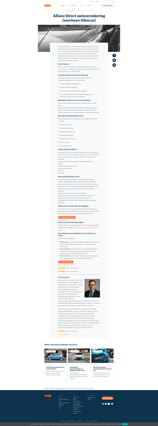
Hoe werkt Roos (76, 401)
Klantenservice (105, 1)
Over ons (60, 397)
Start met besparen (107, 5)
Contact (88, 5)
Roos (47, 5)
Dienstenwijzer (94, 420)
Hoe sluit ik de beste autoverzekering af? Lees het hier (102, 368)
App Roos (98, 1)
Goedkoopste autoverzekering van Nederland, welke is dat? (77, 368)
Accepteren (125, 424)
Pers (60, 407)
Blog (81, 5)
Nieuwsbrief (61, 404)
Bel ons (92, 1)
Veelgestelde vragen (91, 397)
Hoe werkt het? (73, 5)
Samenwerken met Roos (63, 399)
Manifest (75, 399)
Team (60, 401)
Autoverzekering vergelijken (78, 406)
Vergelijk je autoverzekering (66, 217)
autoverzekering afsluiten (64, 334)
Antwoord (51, 388)
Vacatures (61, 406)
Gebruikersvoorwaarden (70, 420)
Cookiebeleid (80, 420)
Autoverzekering (70, 10)
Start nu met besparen (65, 262)
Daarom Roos (75, 397)
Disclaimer (87, 420)
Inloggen (112, 1)
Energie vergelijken (76, 404)
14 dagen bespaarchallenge (64, 402)
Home (46, 388)
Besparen (63, 5)
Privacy (62, 420)
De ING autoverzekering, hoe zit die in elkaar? (55, 368)
